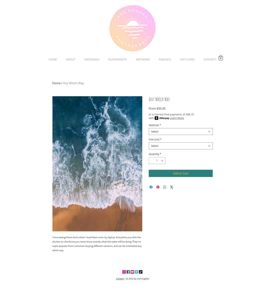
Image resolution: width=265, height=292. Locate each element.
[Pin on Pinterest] (158, 187)
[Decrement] (151, 160)
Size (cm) (155, 139)
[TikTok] (140, 272)
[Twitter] (136, 272)
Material (155, 125)
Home (56, 83)
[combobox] (181, 131)
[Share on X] (171, 187)
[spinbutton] (157, 160)
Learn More (177, 118)
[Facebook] (128, 272)
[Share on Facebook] (151, 187)
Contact (120, 278)
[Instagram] (124, 272)
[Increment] (162, 160)
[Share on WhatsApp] (165, 187)
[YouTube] (132, 272)
